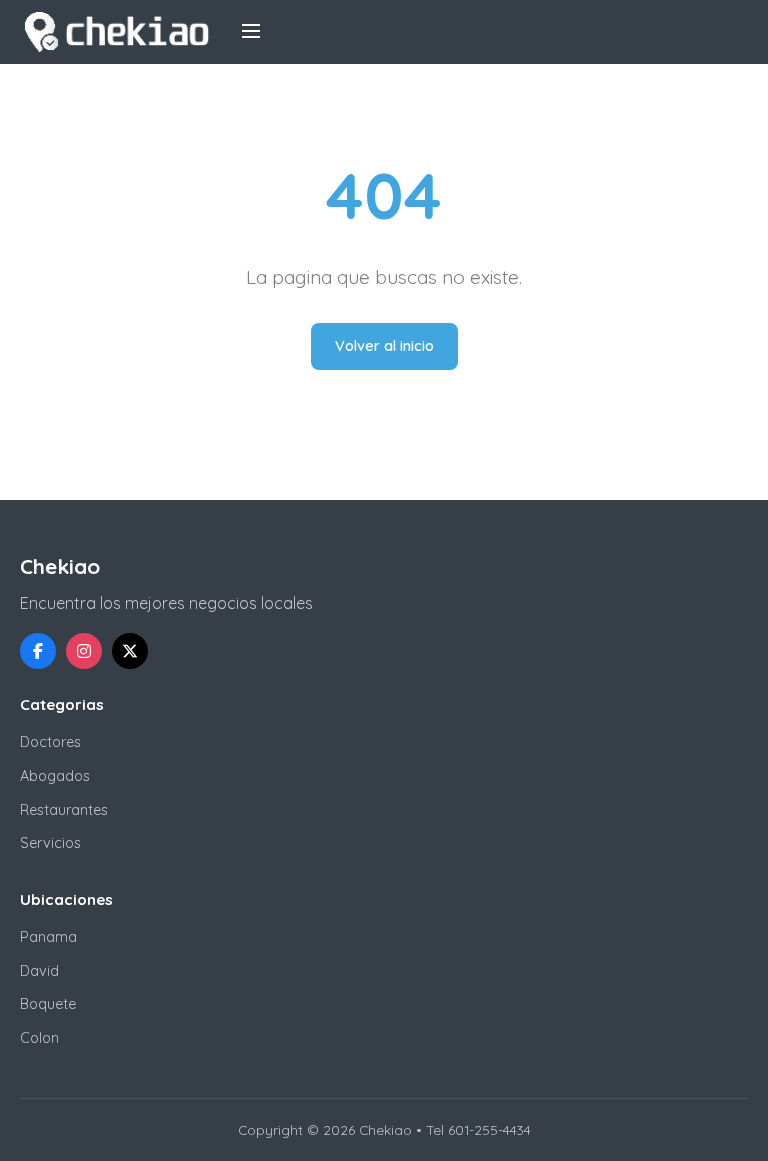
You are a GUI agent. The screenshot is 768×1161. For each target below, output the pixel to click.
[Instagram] (84, 651)
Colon (39, 1038)
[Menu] (251, 32)
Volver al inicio (384, 346)
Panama (48, 937)
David (39, 971)
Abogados (55, 776)
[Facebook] (38, 651)
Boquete (48, 1004)
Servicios (50, 843)
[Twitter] (130, 651)
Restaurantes (64, 810)
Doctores (50, 742)
